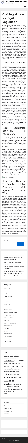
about (5, 356)
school (5, 391)
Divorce (6, 302)
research (16, 389)
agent (7, 356)
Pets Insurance (8, 341)
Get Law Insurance (9, 315)
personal (10, 387)
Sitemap (6, 414)
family (17, 371)
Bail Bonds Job (8, 291)
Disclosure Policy (8, 411)
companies (6, 366)
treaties (13, 391)
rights (20, 389)
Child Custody (8, 296)
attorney (6, 358)
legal (11, 380)
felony (7, 374)
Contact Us (7, 406)
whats (5, 393)
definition (12, 369)
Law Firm (6, 328)
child (13, 363)
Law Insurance (8, 333)
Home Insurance (8, 318)
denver (18, 369)
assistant (16, 356)
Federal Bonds (8, 307)
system (9, 391)
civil (16, 363)
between (16, 360)
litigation (16, 384)
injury (18, 374)
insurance (8, 377)
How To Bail (7, 320)
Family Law (7, 304)
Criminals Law (8, 299)
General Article (8, 310)
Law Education (8, 326)
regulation (9, 389)
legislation (9, 384)
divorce (6, 371)
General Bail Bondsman (10, 312)
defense (6, 369)
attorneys (13, 358)
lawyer (20, 377)
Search (6, 240)
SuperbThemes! (14, 440)
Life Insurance (8, 339)
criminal (14, 366)
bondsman (7, 363)
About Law (7, 288)
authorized (9, 360)
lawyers (6, 381)
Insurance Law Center (10, 323)
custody (21, 366)
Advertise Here (8, 408)
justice (16, 377)
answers (11, 356)
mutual (19, 384)
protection (16, 386)
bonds (21, 361)
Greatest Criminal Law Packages (13, 276)
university (20, 391)
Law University (8, 336)
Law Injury (6, 331)
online (5, 386)
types (16, 391)
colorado (19, 363)
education (12, 371)
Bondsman (7, 294)
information (13, 374)
